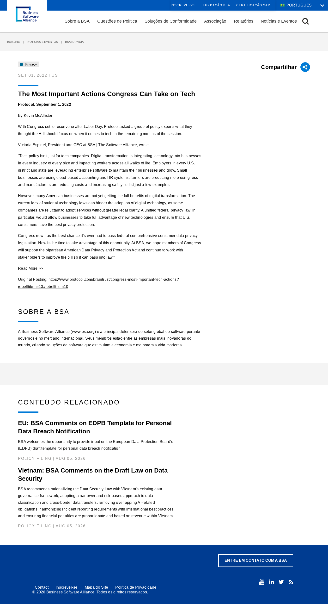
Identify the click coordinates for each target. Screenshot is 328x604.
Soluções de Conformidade (171, 21)
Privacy (30, 64)
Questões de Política (117, 21)
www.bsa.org (83, 332)
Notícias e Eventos (279, 21)
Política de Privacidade (135, 587)
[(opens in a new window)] (261, 582)
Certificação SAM (253, 5)
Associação (215, 21)
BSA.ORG (13, 42)
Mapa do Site (96, 587)
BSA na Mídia (74, 42)
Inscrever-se (184, 5)
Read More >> (30, 268)
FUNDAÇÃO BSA (216, 5)
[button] (305, 21)
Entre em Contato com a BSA (256, 560)
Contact (42, 587)
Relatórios (243, 21)
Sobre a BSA (77, 21)
